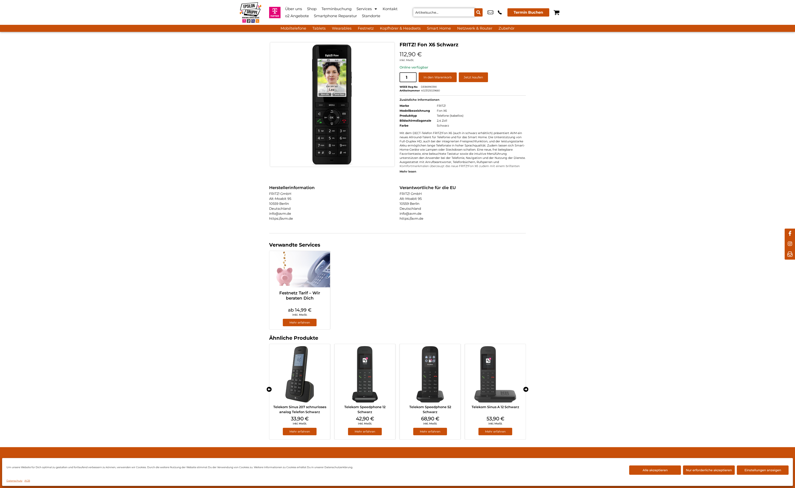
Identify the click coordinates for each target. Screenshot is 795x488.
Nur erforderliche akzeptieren (709, 470)
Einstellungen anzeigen (762, 470)
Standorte (371, 16)
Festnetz (366, 28)
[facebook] (790, 234)
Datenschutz (14, 480)
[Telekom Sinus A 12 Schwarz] (495, 374)
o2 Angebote (297, 16)
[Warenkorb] (556, 12)
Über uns (293, 9)
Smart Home (439, 28)
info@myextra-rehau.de (490, 12)
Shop (312, 9)
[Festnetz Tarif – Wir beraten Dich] (299, 269)
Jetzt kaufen (473, 77)
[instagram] (790, 244)
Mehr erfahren (299, 322)
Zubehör (506, 28)
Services (364, 9)
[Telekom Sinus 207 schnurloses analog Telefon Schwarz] (299, 374)
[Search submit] (478, 12)
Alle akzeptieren (655, 470)
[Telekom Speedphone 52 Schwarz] (430, 374)
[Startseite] (250, 12)
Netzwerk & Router (474, 28)
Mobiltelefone (293, 28)
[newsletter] (790, 254)
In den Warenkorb (438, 77)
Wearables (342, 28)
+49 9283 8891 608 (500, 12)
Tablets (319, 28)
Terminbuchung (337, 9)
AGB (27, 480)
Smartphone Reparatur (335, 16)
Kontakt (390, 9)
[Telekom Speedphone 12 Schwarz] (365, 374)
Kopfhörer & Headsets (400, 28)
